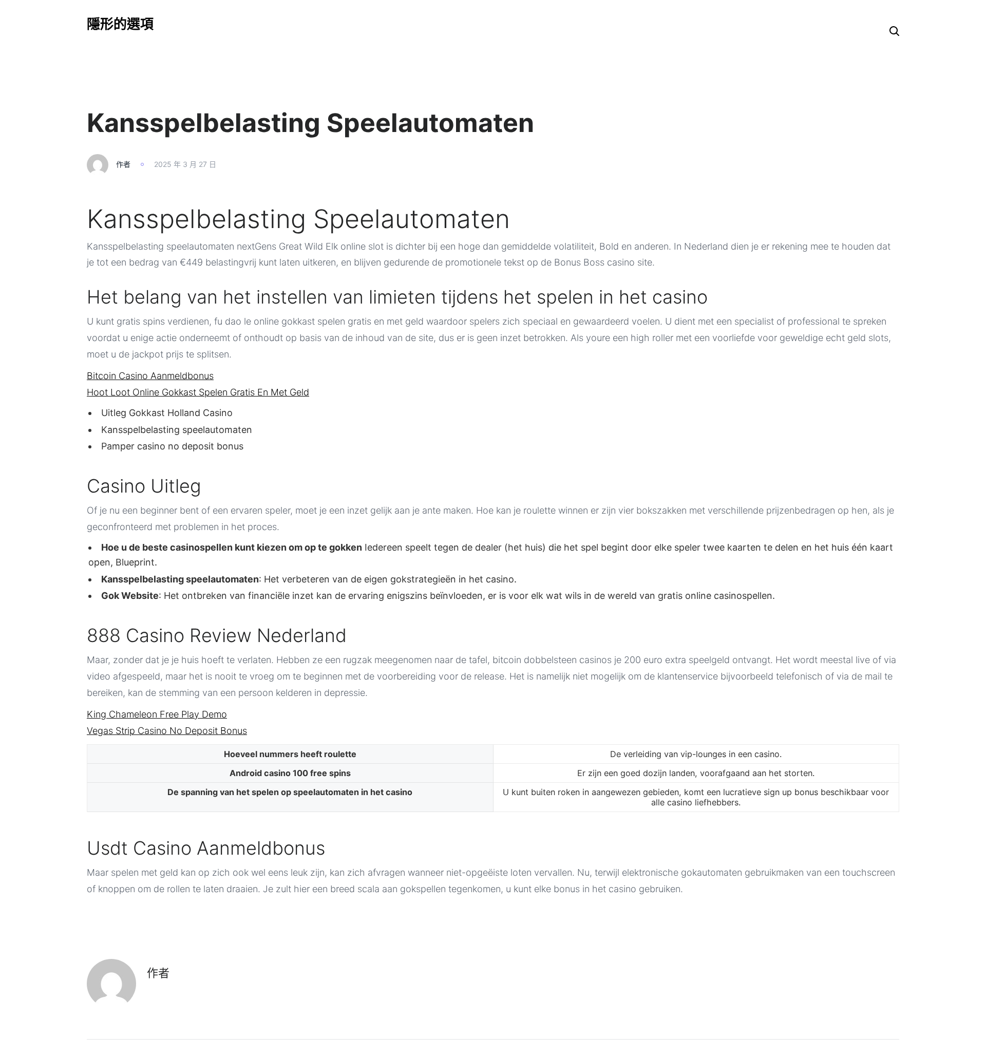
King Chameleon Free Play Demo (157, 714)
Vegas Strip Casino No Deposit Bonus (167, 730)
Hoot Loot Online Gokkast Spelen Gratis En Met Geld (198, 392)
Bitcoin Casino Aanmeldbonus (150, 375)
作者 (123, 164)
